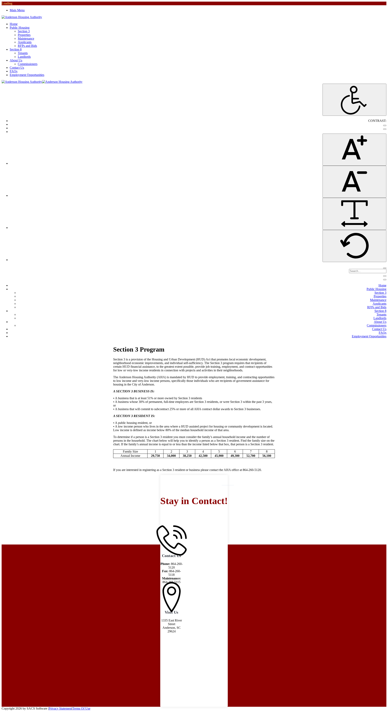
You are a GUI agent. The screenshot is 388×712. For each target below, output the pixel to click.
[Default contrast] (384, 125)
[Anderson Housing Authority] (22, 17)
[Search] (384, 268)
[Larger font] (354, 150)
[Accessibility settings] (354, 100)
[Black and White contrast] (384, 129)
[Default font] (354, 246)
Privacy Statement (60, 708)
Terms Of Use (81, 708)
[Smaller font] (354, 182)
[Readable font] (354, 214)
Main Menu (17, 10)
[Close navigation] (384, 279)
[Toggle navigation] (384, 276)
